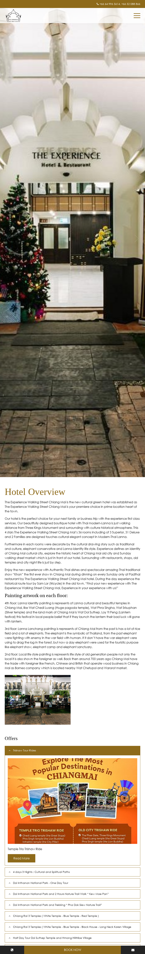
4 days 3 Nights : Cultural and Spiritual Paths (41, 871)
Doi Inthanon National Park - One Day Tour (40, 882)
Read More (21, 858)
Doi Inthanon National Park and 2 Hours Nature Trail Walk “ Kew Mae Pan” (61, 893)
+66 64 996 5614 (109, 3)
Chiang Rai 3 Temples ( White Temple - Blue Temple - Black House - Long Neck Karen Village (72, 926)
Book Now (72, 950)
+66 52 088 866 (130, 3)
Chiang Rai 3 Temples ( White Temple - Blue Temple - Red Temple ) (56, 915)
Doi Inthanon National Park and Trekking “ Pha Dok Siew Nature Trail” (57, 904)
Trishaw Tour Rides (24, 750)
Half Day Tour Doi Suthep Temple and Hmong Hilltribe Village (52, 937)
